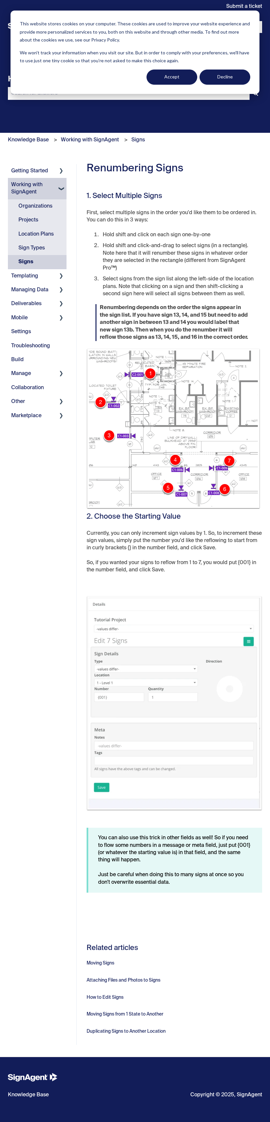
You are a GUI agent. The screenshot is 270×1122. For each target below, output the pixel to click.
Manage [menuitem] (21, 373)
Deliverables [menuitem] (26, 303)
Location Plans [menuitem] (36, 234)
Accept (171, 76)
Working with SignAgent (90, 140)
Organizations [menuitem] (35, 206)
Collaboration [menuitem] (27, 387)
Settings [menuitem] (21, 331)
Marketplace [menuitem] (26, 415)
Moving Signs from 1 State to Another (125, 1014)
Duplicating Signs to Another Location (126, 1031)
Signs (138, 140)
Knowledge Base (28, 140)
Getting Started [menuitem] (29, 171)
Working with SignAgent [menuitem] (26, 188)
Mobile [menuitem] (19, 318)
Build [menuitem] (17, 359)
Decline (225, 76)
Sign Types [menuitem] (31, 248)
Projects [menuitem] (28, 220)
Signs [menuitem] (25, 262)
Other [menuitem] (18, 401)
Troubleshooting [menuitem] (30, 346)
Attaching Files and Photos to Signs (123, 980)
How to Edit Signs (105, 997)
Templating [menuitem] (24, 276)
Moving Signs (100, 963)
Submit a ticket (244, 6)
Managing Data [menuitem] (29, 290)
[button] (61, 171)
